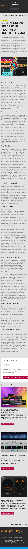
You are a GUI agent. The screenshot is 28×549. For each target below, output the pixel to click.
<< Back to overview (6, 15)
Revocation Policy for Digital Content (11, 542)
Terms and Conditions (8, 540)
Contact (24, 542)
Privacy (13, 541)
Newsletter (7, 544)
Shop (11, 6)
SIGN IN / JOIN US (14, 11)
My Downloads (14, 9)
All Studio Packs (14, 4)
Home (11, 2)
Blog (16, 2)
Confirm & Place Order (18, 540)
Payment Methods (8, 541)
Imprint (20, 542)
